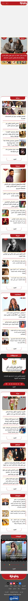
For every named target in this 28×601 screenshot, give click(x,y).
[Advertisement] (14, 22)
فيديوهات (23, 589)
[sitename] (14, 577)
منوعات (9, 589)
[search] (3, 3)
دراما (19, 586)
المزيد (14, 159)
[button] (21, 384)
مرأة (19, 589)
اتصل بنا (7, 592)
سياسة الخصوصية (14, 592)
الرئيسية (24, 586)
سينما (15, 586)
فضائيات (6, 586)
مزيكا (11, 586)
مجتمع (14, 589)
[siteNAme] (23, 3)
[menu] (6, 3)
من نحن (21, 592)
